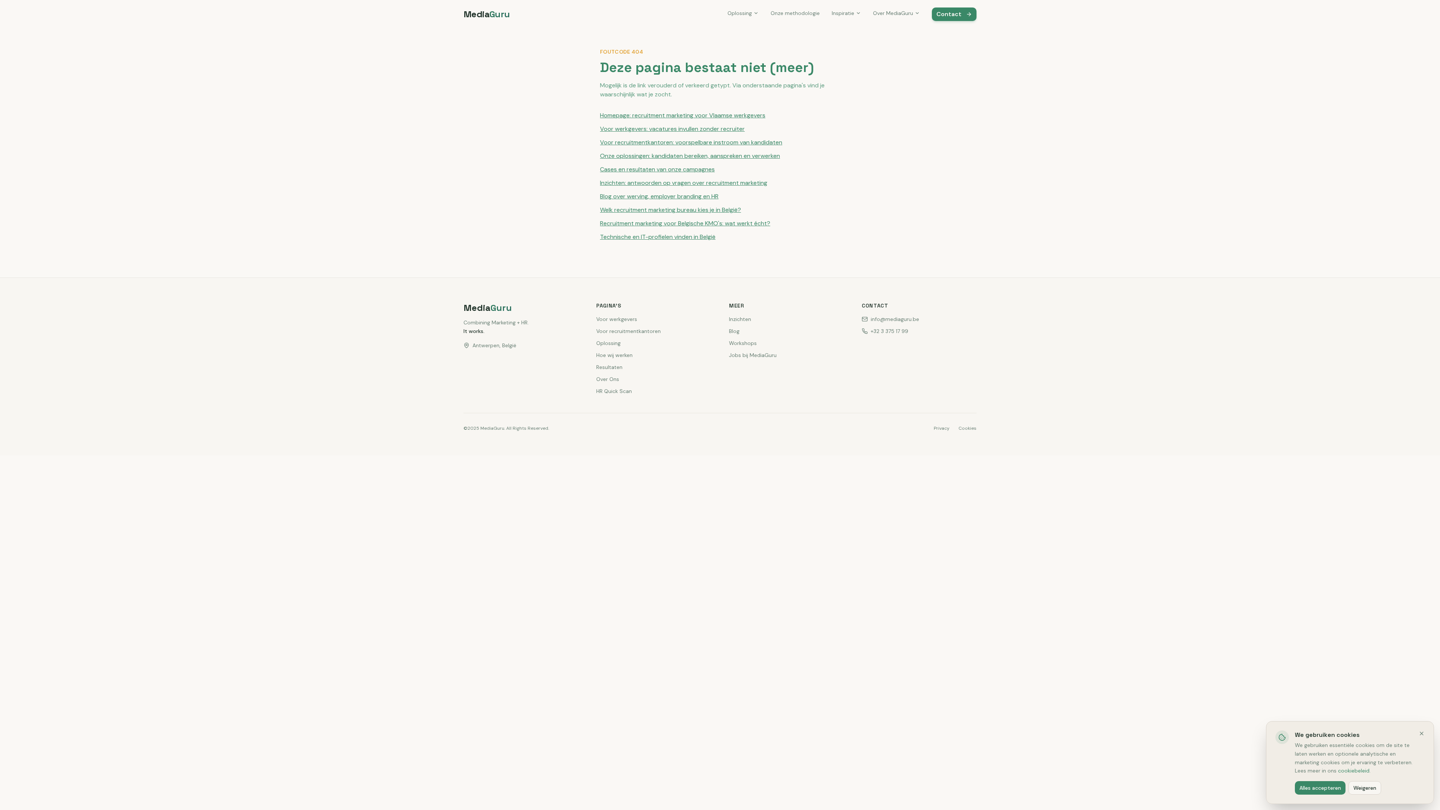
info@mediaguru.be (895, 319)
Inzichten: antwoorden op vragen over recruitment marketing (683, 183)
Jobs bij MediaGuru (753, 355)
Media (487, 14)
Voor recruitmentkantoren (628, 331)
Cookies (967, 428)
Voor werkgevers (616, 319)
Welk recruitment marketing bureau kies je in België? (670, 210)
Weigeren (1364, 787)
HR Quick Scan (614, 391)
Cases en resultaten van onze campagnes (657, 169)
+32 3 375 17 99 (889, 331)
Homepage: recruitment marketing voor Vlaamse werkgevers (682, 115)
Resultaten (609, 367)
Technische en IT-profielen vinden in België (658, 237)
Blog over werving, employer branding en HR (659, 196)
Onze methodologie (795, 13)
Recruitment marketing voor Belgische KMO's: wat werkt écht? (685, 223)
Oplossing (740, 13)
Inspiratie (843, 13)
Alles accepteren (1320, 787)
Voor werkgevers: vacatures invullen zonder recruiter (672, 129)
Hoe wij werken (614, 355)
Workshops (743, 343)
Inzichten (740, 319)
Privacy (942, 428)
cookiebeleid (1354, 770)
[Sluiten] (1422, 733)
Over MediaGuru (893, 13)
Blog (734, 331)
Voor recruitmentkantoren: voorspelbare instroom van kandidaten (691, 142)
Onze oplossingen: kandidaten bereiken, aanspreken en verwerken (690, 156)
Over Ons (607, 379)
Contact (949, 14)
